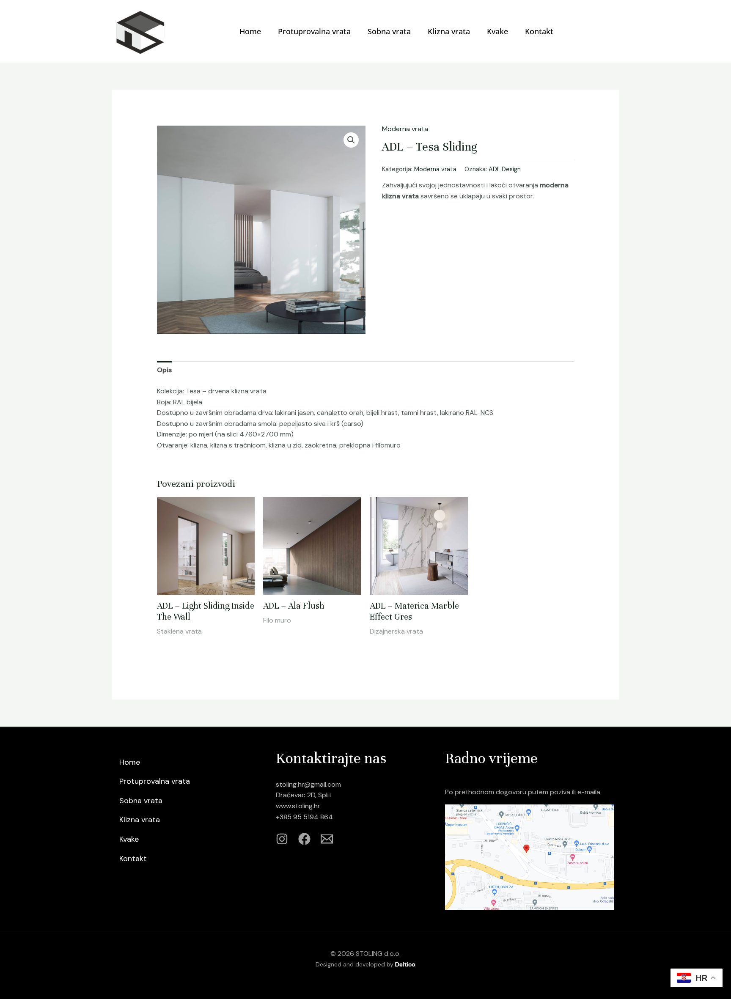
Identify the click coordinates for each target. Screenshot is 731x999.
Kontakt (539, 31)
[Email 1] (327, 839)
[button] (351, 140)
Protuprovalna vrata (314, 31)
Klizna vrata (449, 31)
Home (250, 31)
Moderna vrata (405, 128)
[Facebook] (304, 839)
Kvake (497, 31)
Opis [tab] (164, 369)
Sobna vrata (389, 31)
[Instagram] (282, 839)
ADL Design (505, 169)
